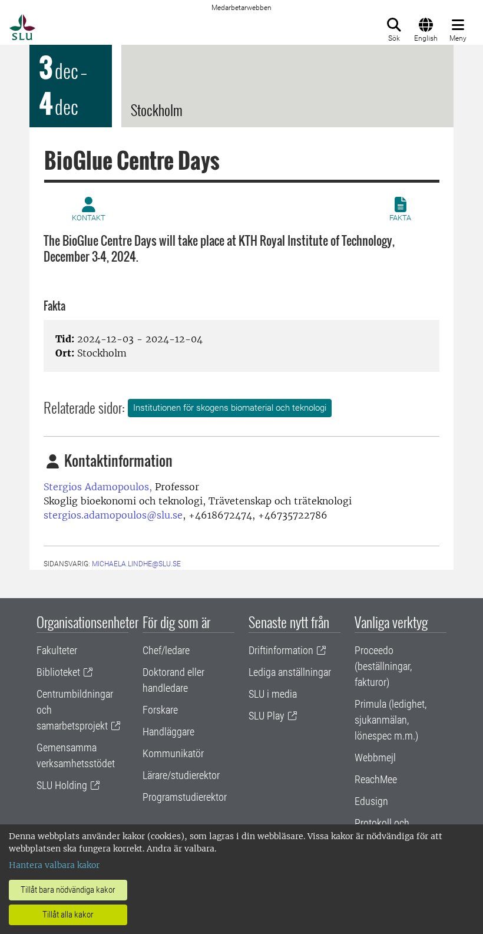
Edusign (371, 801)
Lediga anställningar (290, 672)
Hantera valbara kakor (54, 865)
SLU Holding (62, 785)
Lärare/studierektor (181, 775)
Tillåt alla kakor (68, 914)
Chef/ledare (166, 650)
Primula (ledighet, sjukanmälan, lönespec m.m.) (390, 720)
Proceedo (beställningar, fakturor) (383, 666)
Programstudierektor (185, 797)
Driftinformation (281, 650)
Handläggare (168, 731)
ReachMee (376, 779)
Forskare (160, 710)
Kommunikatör (173, 753)
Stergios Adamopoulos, (98, 487)
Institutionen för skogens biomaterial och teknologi (229, 407)
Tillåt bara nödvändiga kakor (68, 890)
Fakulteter (57, 650)
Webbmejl (375, 757)
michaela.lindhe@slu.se (136, 564)
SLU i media (273, 694)
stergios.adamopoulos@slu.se (113, 515)
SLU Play (266, 715)
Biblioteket (58, 672)
